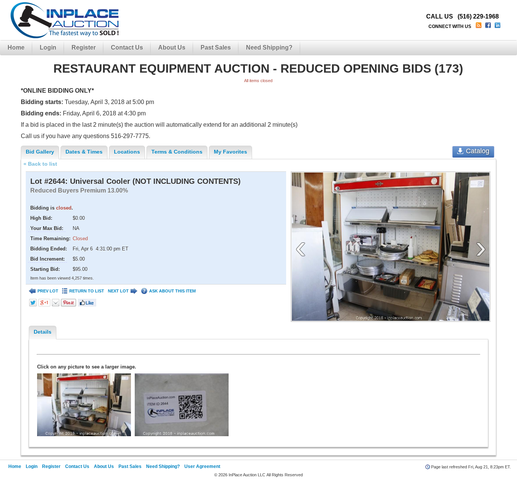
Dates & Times (84, 152)
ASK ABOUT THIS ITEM (172, 291)
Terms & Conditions (176, 152)
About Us (171, 47)
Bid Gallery (40, 152)
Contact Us (127, 47)
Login (48, 47)
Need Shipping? (269, 47)
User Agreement (202, 466)
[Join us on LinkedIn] (498, 26)
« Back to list (40, 164)
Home (16, 47)
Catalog (477, 151)
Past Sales (216, 47)
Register (84, 47)
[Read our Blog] (479, 26)
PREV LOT (47, 291)
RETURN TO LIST (86, 291)
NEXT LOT (118, 291)
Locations (127, 152)
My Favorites (230, 152)
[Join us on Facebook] (488, 26)
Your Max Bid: (46, 228)
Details (42, 332)
